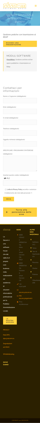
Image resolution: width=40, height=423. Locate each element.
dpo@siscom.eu (8, 338)
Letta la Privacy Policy (14, 189)
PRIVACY (6, 330)
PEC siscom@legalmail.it (21, 297)
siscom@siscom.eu (21, 292)
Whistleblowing (8, 354)
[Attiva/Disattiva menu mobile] (36, 6)
